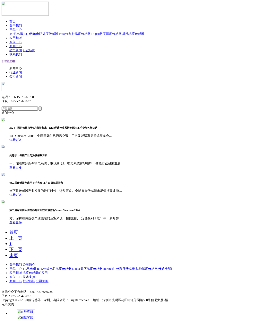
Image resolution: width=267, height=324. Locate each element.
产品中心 (15, 29)
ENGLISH (8, 61)
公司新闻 (15, 50)
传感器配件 (166, 268)
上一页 (15, 238)
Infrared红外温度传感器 (74, 33)
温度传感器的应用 (35, 272)
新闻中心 (15, 46)
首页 (12, 21)
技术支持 (29, 277)
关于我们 (15, 25)
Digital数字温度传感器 (106, 33)
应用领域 (15, 38)
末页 (13, 255)
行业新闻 (29, 50)
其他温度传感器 (133, 33)
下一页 (15, 249)
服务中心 (15, 42)
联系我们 (15, 54)
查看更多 (15, 140)
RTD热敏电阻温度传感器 (41, 33)
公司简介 (29, 264)
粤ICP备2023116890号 (182, 300)
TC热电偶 (16, 33)
